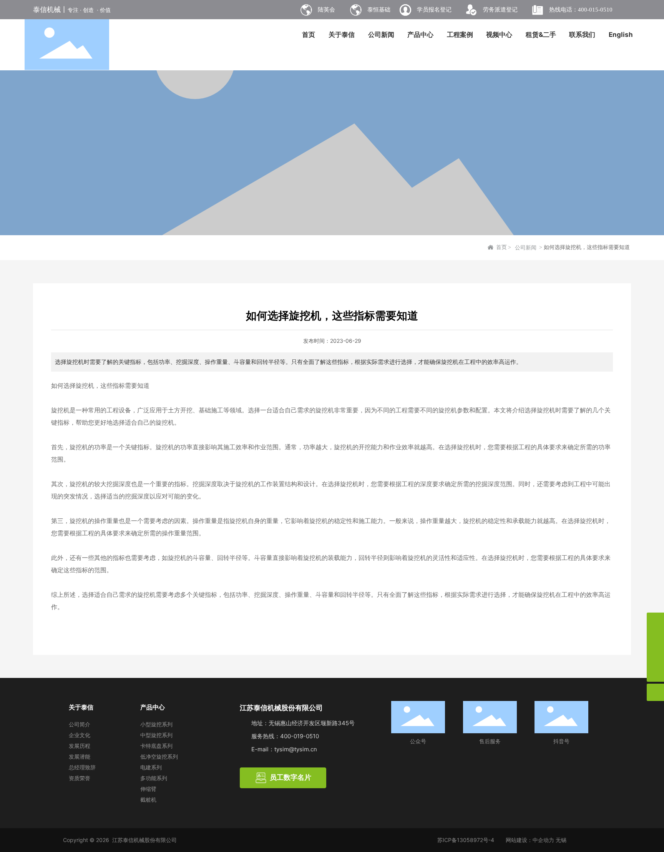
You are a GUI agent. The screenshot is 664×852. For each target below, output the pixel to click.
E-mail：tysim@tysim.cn (284, 749)
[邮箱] (655, 638)
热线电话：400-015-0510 (581, 10)
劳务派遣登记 (500, 10)
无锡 (561, 840)
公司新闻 (525, 248)
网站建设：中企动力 (530, 840)
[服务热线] (655, 621)
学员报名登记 (434, 10)
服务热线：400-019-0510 (285, 736)
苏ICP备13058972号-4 (465, 840)
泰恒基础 (378, 10)
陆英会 (326, 10)
